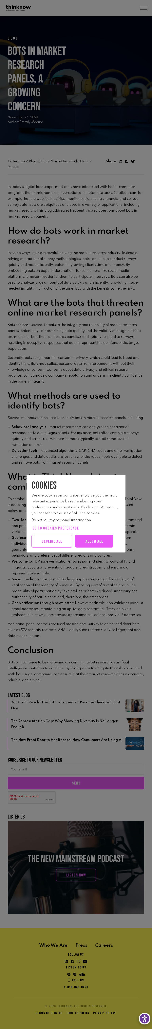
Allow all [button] (94, 541)
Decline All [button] (52, 541)
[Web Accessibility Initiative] (144, 1018)
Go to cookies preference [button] (55, 528)
